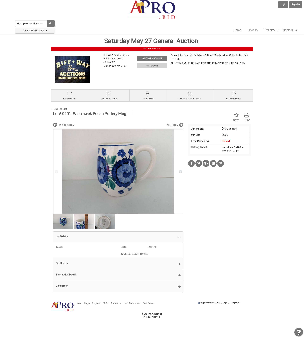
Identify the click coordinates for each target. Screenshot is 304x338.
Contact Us (290, 30)
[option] (118, 171)
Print (247, 120)
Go (50, 23)
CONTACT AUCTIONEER (152, 58)
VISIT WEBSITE (152, 66)
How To (253, 30)
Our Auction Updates (33, 30)
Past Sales (148, 303)
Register (296, 4)
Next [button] (180, 171)
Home (237, 30)
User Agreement (132, 303)
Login (283, 4)
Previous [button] (56, 171)
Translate (270, 30)
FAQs (105, 303)
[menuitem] (237, 30)
